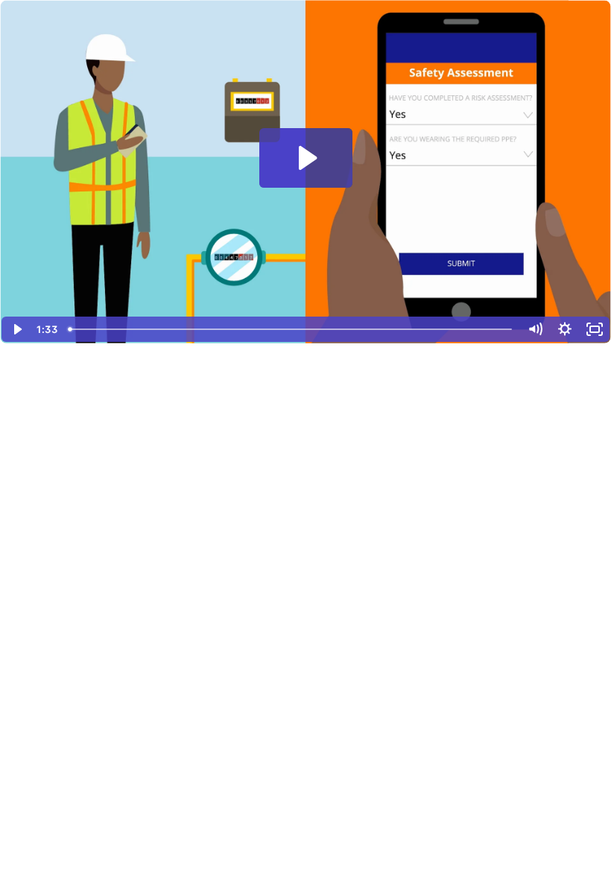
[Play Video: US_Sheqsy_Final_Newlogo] (305, 158)
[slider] (291, 329)
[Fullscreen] (595, 329)
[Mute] (535, 329)
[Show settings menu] (565, 329)
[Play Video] (16, 329)
